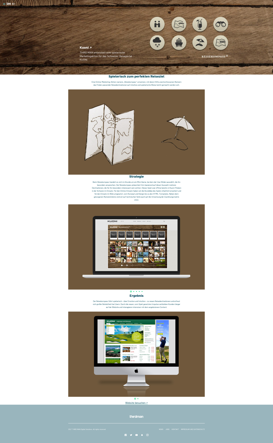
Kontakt (175, 429)
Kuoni (84, 48)
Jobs (167, 429)
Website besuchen (135, 402)
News (161, 429)
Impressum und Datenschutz (193, 429)
